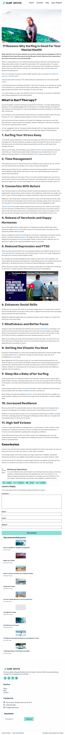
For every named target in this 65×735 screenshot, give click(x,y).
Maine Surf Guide (9, 560)
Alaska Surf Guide (9, 586)
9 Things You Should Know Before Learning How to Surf (21, 638)
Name (4, 511)
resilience (54, 410)
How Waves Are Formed (11, 625)
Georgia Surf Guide (9, 612)
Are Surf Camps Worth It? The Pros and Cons (17, 599)
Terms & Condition (18, 733)
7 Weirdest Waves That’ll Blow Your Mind (16, 651)
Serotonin (16, 229)
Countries (39, 3)
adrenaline (25, 388)
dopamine (22, 237)
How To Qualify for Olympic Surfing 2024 (16, 547)
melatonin (29, 394)
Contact (6, 692)
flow (58, 339)
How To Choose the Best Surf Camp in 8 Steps (18, 573)
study (5, 128)
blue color (7, 206)
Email (4, 518)
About (5, 688)
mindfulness (44, 329)
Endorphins (37, 150)
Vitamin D (15, 355)
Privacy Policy (6, 733)
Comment (5, 493)
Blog (47, 3)
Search (31, 3)
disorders (12, 253)
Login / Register (56, 3)
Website (4, 525)
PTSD (11, 117)
